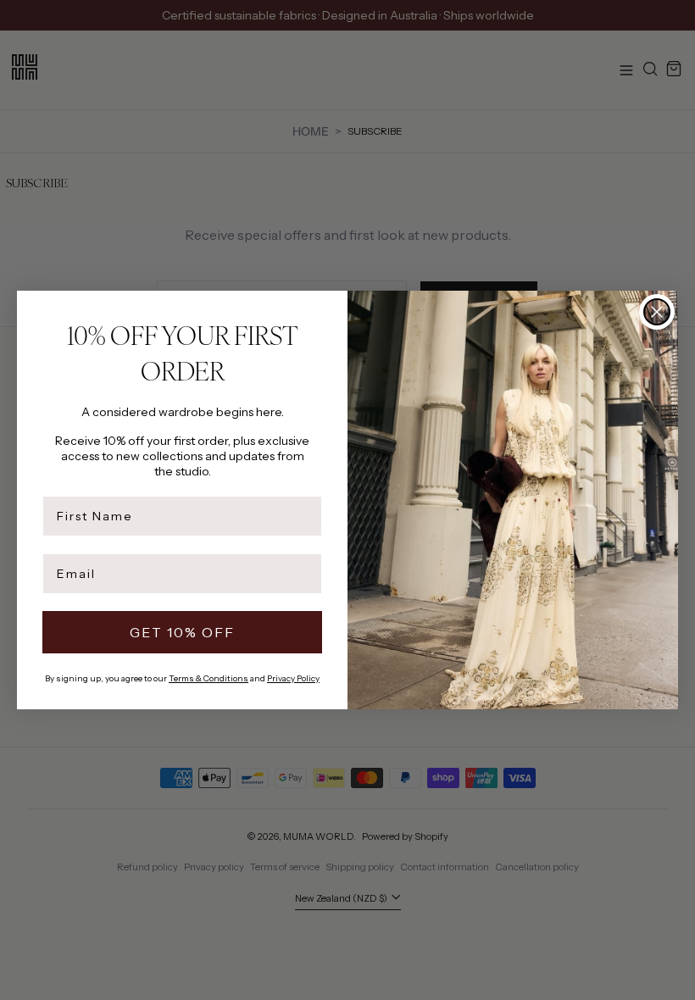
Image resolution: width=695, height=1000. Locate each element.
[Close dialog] (657, 312)
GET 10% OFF (182, 632)
